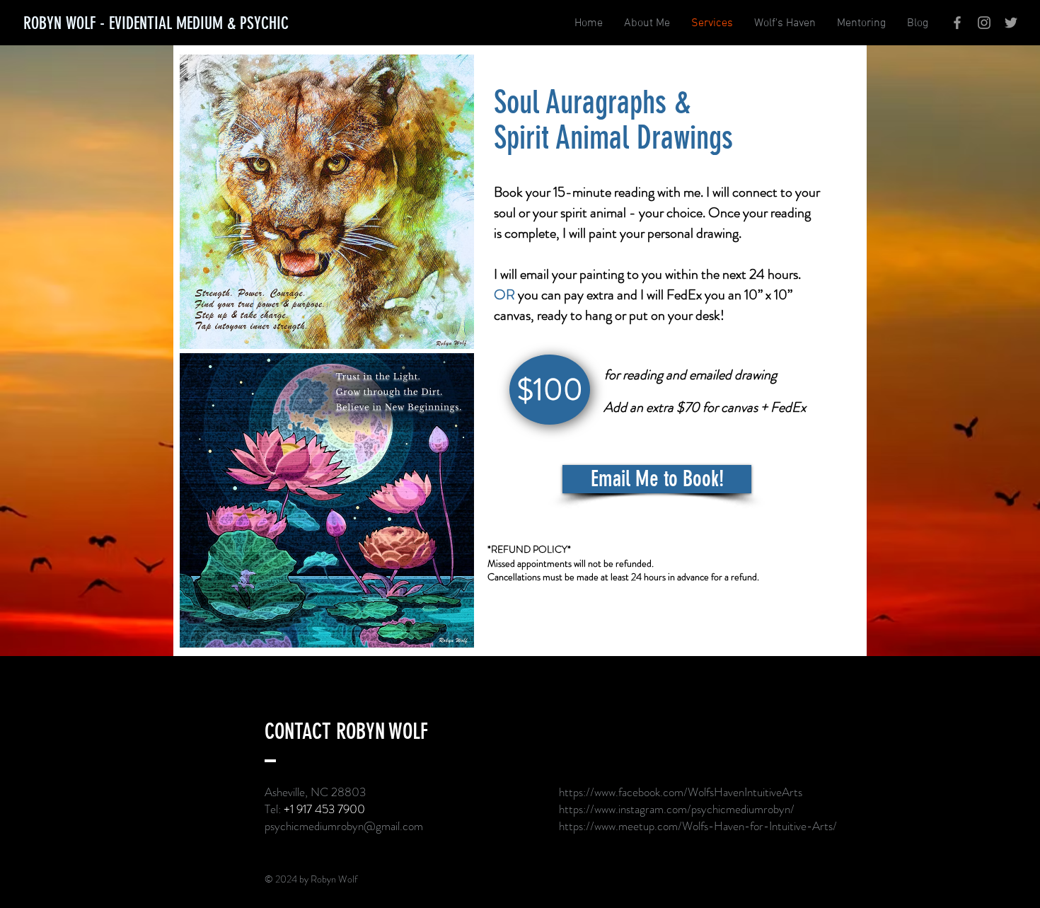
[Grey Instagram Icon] (984, 22)
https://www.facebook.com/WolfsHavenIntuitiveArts (680, 791)
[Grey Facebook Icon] (957, 22)
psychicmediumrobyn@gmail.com (344, 825)
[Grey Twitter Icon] (1011, 22)
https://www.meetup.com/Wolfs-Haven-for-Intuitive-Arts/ (698, 825)
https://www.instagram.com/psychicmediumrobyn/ (677, 808)
